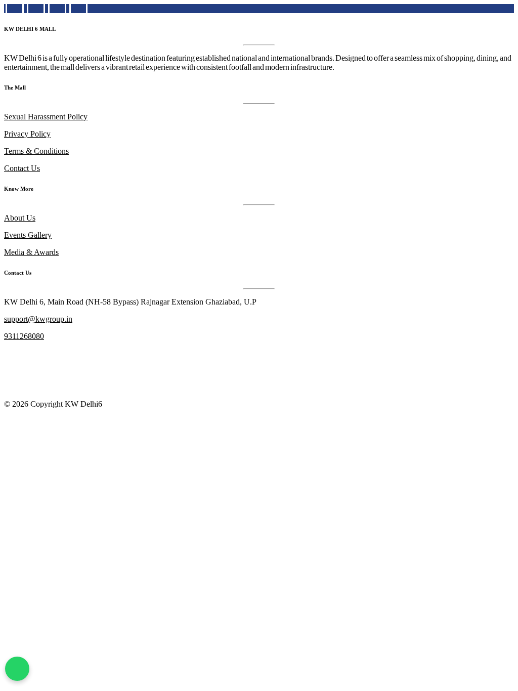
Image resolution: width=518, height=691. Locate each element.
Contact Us (22, 168)
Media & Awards (31, 252)
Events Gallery (28, 235)
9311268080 (24, 336)
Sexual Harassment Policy (46, 116)
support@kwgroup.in (38, 319)
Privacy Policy (27, 133)
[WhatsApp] (17, 669)
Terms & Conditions (36, 151)
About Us (19, 217)
